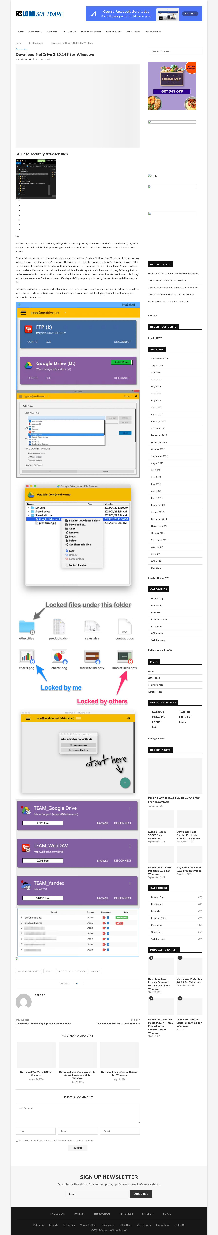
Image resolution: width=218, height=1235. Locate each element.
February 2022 (158, 505)
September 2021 (159, 540)
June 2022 (156, 477)
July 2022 (155, 470)
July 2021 (155, 553)
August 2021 (157, 546)
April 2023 (156, 407)
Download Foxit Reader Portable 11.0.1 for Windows (173, 287)
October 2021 (158, 533)
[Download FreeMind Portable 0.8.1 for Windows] (161, 854)
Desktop (49, 971)
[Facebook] (179, 32)
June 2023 (156, 393)
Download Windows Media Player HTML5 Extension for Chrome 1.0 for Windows (160, 1026)
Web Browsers (153, 32)
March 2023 (157, 414)
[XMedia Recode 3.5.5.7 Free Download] (161, 819)
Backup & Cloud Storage (29, 971)
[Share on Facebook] (87, 983)
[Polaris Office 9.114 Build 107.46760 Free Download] (175, 776)
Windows (95, 971)
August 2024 (157, 365)
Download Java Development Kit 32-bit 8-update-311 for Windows (78, 1075)
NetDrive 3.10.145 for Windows (72, 971)
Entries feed (154, 677)
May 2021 (156, 567)
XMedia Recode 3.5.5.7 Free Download (167, 280)
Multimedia (35, 32)
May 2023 (156, 400)
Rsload (28, 59)
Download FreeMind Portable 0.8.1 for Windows (171, 294)
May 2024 (156, 386)
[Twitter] (183, 32)
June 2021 (156, 560)
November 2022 (159, 442)
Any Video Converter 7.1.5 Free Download (168, 301)
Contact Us (180, 1224)
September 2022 (159, 456)
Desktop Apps (114, 32)
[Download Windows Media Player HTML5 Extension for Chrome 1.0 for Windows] (161, 1006)
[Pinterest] (189, 32)
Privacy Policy (162, 1224)
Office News (133, 32)
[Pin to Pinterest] (94, 983)
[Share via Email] (97, 983)
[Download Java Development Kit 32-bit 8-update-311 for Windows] (78, 1055)
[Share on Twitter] (90, 983)
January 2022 (157, 512)
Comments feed (155, 684)
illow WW (152, 315)
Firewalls (52, 32)
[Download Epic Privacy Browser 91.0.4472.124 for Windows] (161, 966)
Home (21, 32)
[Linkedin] (193, 32)
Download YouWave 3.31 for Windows (36, 1073)
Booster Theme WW (158, 577)
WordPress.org (155, 691)
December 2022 (159, 435)
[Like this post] (81, 983)
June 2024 (156, 379)
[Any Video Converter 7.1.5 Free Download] (189, 854)
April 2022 (156, 491)
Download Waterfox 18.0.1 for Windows (189, 980)
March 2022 (157, 498)
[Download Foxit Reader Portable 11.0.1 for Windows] (189, 819)
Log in (151, 670)
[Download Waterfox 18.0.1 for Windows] (189, 966)
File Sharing (69, 32)
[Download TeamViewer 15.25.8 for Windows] (119, 1055)
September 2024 (159, 358)
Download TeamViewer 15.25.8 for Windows (119, 1073)
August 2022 (157, 463)
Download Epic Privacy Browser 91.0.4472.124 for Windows (159, 983)
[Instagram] (186, 32)
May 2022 (156, 484)
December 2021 (159, 519)
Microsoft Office (91, 32)
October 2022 (158, 449)
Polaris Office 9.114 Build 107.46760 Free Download (173, 273)
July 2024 (155, 372)
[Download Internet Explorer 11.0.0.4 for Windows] (189, 1006)
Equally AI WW (155, 338)
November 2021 (159, 526)
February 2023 (158, 421)
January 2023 (157, 428)
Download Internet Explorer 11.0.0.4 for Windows (189, 1023)
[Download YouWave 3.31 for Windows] (36, 1055)
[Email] (196, 32)
